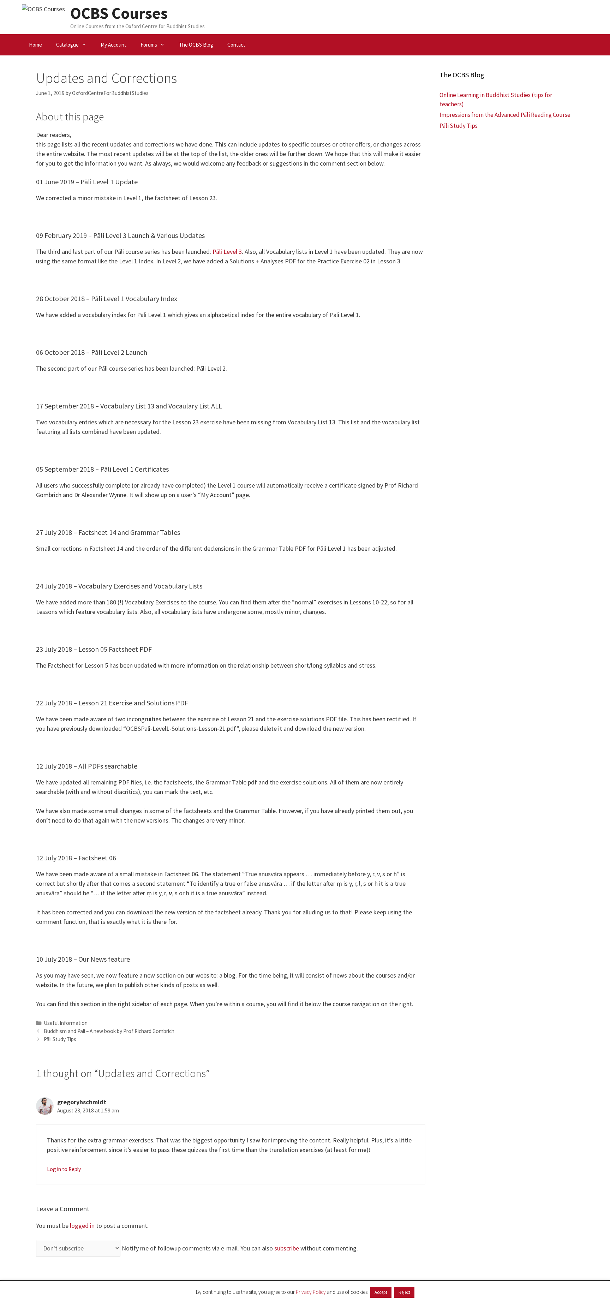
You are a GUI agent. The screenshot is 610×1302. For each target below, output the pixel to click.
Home (35, 44)
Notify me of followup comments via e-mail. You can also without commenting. (239, 1248)
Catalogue (67, 44)
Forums (148, 44)
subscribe (286, 1248)
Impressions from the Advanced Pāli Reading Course (504, 115)
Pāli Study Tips (60, 1039)
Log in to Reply (64, 1169)
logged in (82, 1226)
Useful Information (66, 1023)
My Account (113, 44)
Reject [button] (404, 1292)
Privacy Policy (311, 1292)
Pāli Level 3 (227, 251)
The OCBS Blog (196, 44)
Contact (236, 44)
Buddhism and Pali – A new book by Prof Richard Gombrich (109, 1031)
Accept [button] (381, 1292)
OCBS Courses (119, 13)
